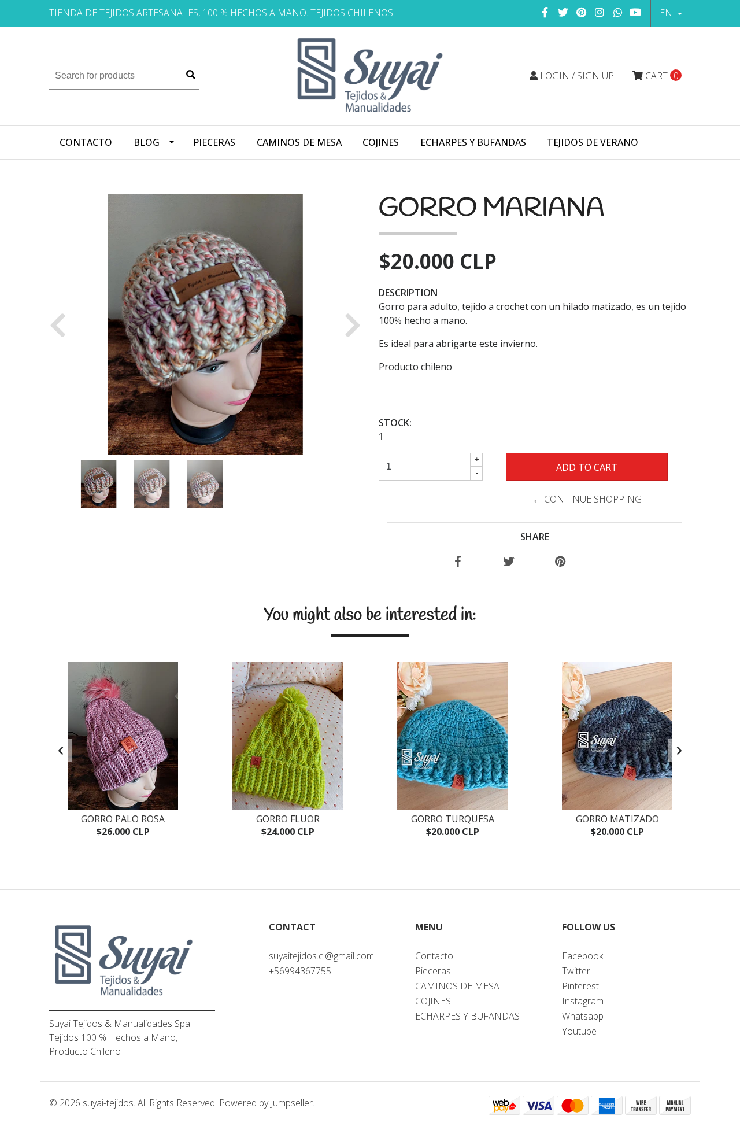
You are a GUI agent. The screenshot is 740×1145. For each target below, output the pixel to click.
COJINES (380, 142)
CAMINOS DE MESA (299, 142)
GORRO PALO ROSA (123, 818)
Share (534, 536)
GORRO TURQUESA (452, 818)
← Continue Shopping (587, 499)
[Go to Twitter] (563, 12)
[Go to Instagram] (599, 12)
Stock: (395, 422)
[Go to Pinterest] (582, 12)
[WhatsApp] (618, 12)
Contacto (86, 142)
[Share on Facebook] (458, 562)
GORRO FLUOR (288, 818)
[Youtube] (635, 12)
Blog (147, 142)
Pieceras (214, 142)
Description (408, 292)
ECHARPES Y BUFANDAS (473, 142)
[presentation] (60, 750)
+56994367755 (300, 971)
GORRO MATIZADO (617, 818)
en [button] (667, 12)
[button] (62, 324)
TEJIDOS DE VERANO (592, 142)
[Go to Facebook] (545, 12)
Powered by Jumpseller (266, 1102)
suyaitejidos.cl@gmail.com (321, 956)
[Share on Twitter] (509, 562)
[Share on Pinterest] (560, 562)
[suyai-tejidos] (370, 75)
